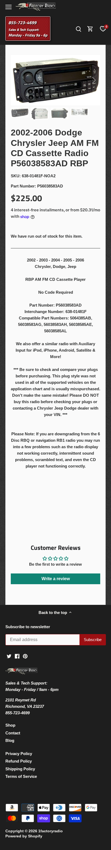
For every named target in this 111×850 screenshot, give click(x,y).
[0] (103, 29)
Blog (9, 740)
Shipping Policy (20, 769)
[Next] (93, 80)
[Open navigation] (8, 7)
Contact (12, 733)
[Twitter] (9, 656)
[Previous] (17, 80)
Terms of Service (21, 776)
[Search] (78, 28)
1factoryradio (50, 831)
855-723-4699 (22, 22)
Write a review (55, 578)
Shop (10, 725)
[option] (55, 80)
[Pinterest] (25, 656)
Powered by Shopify (23, 836)
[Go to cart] (90, 28)
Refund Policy (18, 761)
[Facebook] (17, 656)
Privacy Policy (18, 753)
